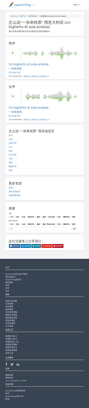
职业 (7, 393)
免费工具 (76, 5)
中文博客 (9, 326)
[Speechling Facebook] (7, 365)
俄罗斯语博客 (11, 318)
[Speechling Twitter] (13, 365)
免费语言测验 (11, 344)
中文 (11, 147)
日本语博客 (10, 323)
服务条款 (9, 378)
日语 (11, 158)
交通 (11, 187)
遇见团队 (9, 282)
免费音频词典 (32, 16)
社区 (7, 291)
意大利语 (12, 155)
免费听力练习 (11, 339)
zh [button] (33, 5)
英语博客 (9, 306)
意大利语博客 (11, 312)
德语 (11, 151)
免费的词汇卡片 (12, 342)
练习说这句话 (14, 72)
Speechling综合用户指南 (16, 274)
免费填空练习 (11, 347)
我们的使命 (10, 277)
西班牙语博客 (11, 301)
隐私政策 (9, 375)
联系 (7, 399)
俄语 (11, 162)
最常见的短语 (14, 191)
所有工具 (9, 353)
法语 (11, 139)
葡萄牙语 (12, 166)
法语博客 (9, 303)
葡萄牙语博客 (11, 315)
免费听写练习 (11, 336)
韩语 (11, 170)
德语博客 (9, 309)
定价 (7, 288)
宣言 (7, 285)
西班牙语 (12, 143)
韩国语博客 (10, 320)
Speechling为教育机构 (15, 390)
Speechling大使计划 (14, 396)
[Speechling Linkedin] (19, 365)
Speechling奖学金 (13, 279)
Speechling (14, 16)
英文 (11, 135)
